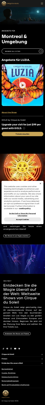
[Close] (40, 183)
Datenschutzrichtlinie (10, 377)
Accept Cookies (22, 219)
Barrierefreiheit (7, 369)
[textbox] (22, 51)
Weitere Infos (24, 128)
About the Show (9, 112)
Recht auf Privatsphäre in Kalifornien (15, 385)
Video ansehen (22, 85)
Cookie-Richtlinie (9, 373)
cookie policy (25, 208)
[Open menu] (42, 3)
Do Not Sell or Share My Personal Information (22, 214)
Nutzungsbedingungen (10, 381)
